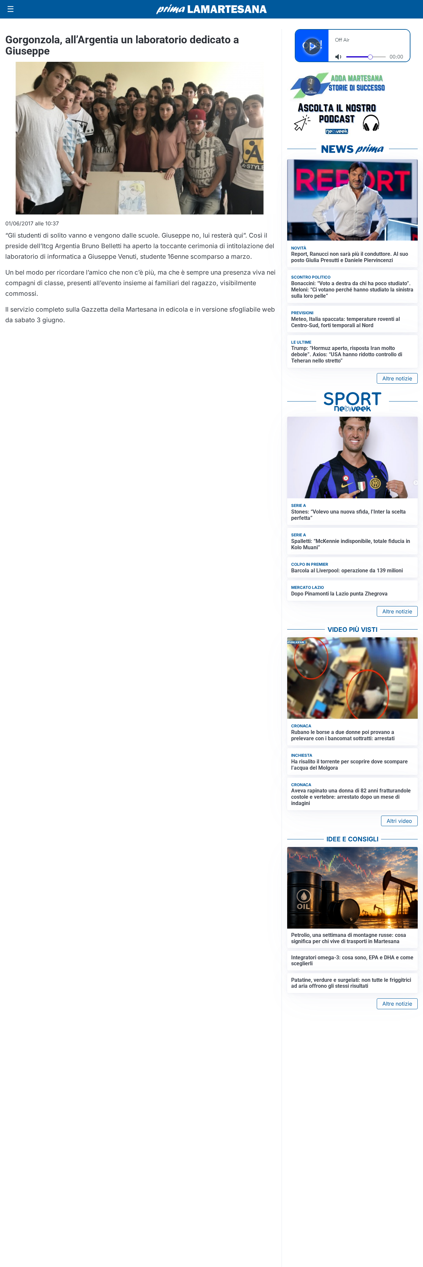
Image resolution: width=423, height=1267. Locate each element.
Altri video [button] (399, 821)
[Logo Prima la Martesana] (211, 9)
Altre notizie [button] (397, 378)
